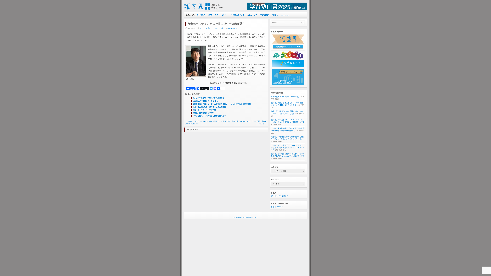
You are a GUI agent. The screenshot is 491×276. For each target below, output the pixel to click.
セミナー (224, 15)
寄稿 (216, 15)
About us (285, 15)
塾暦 (210, 15)
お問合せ (275, 15)
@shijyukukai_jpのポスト (280, 196)
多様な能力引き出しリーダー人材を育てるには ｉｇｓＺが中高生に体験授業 (222, 104)
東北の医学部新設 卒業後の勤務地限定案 (208, 98)
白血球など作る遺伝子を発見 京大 (205, 101)
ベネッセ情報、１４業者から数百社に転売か (209, 116)
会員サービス (252, 15)
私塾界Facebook (277, 207)
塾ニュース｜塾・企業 (216, 28)
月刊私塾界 (201, 15)
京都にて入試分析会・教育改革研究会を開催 (209, 107)
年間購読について (237, 15)
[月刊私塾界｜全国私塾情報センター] (203, 10)
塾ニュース (190, 15)
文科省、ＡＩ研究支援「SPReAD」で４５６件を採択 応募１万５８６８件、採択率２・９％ (287, 147)
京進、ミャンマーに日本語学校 (204, 110)
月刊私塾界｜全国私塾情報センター (245, 217)
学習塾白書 (264, 15)
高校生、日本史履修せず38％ (203, 113)
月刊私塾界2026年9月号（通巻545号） (285, 97)
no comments (232, 28)
